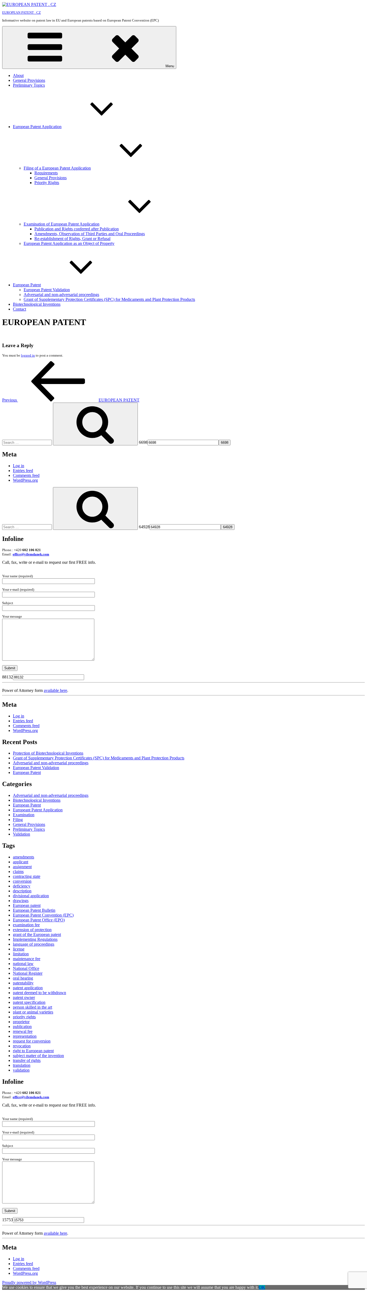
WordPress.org (25, 480)
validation (21, 1070)
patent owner (24, 997)
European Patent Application (37, 126)
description (22, 891)
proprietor (21, 1021)
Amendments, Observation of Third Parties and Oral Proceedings (89, 233)
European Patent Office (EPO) (39, 920)
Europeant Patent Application (38, 810)
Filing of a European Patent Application (57, 168)
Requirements (46, 173)
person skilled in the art (32, 1007)
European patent (27, 905)
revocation (22, 1046)
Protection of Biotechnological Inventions (48, 753)
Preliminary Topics (29, 85)
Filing (18, 819)
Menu (169, 66)
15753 (7, 1219)
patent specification (29, 1002)
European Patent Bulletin (34, 910)
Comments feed (26, 475)
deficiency (21, 886)
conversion (22, 881)
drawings (20, 900)
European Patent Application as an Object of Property (69, 243)
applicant (20, 862)
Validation (21, 834)
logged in (28, 355)
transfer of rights (27, 1060)
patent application (28, 987)
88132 (7, 677)
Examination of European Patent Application (61, 224)
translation (21, 1065)
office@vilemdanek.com (31, 554)
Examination (23, 814)
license (18, 949)
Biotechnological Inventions (36, 304)
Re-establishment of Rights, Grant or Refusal (72, 238)
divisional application (31, 895)
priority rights (24, 1017)
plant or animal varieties (33, 1012)
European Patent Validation (47, 289)
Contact (19, 309)
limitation (21, 954)
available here (55, 690)
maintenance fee (26, 958)
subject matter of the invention (38, 1055)
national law (23, 963)
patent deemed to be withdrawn (39, 992)
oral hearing (23, 978)
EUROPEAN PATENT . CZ (21, 12)
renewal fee (23, 1031)
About (18, 75)
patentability (23, 983)
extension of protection (32, 929)
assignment (22, 866)
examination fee (26, 925)
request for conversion (32, 1041)
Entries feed (23, 470)
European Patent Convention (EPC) (43, 915)
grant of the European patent (37, 934)
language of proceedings (33, 944)
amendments (23, 857)
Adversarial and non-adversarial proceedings (61, 294)
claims (18, 871)
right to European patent (33, 1050)
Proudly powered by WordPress (29, 1282)
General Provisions (29, 80)
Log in (18, 465)
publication (22, 1026)
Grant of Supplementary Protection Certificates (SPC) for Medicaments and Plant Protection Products (109, 299)
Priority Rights (46, 182)
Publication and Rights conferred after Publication (76, 229)
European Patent (27, 285)
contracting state (26, 876)
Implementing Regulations (35, 939)
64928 (144, 526)
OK (262, 1287)
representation (25, 1036)
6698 (143, 442)
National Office (26, 968)
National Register (27, 973)
